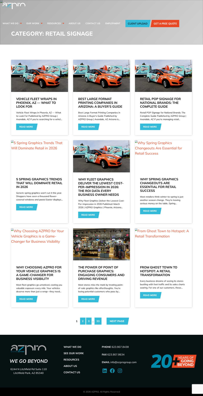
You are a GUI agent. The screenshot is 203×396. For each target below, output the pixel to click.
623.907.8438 (120, 346)
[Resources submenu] (63, 23)
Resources (71, 359)
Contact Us (72, 372)
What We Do (72, 346)
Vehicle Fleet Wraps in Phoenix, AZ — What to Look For (36, 102)
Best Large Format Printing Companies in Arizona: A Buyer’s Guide (100, 102)
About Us (70, 366)
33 (98, 321)
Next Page (117, 321)
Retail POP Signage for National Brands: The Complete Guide (160, 102)
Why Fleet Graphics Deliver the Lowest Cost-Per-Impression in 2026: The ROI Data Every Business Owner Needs (101, 187)
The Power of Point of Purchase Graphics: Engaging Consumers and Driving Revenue (101, 273)
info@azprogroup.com (123, 362)
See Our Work (74, 353)
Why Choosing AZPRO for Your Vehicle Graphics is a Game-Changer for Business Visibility (39, 273)
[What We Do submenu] (20, 23)
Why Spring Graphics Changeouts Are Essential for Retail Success (159, 185)
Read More (26, 126)
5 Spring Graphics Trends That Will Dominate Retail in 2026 (39, 183)
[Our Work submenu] (41, 23)
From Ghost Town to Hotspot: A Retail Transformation (158, 271)
